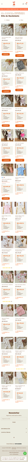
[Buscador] (23, 4)
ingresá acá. (23, 450)
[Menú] (2, 4)
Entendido (22, 459)
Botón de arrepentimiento (14, 452)
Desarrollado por (10, 443)
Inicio (2, 12)
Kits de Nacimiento (9, 12)
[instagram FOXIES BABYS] (14, 437)
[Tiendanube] (14, 454)
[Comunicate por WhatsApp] (25, 453)
